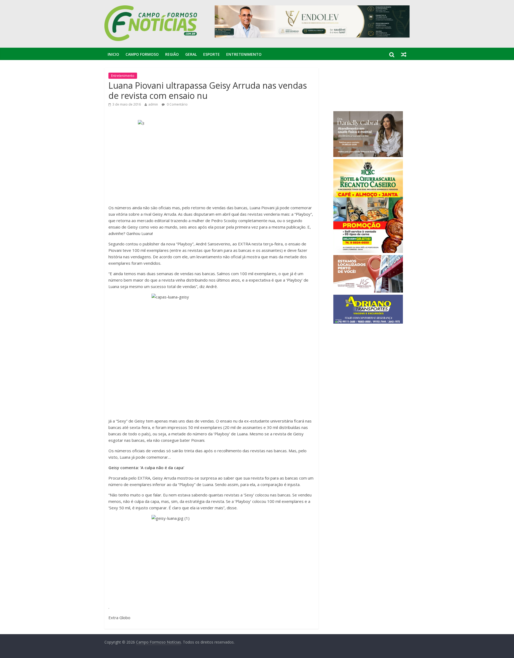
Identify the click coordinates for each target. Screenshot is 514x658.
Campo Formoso (142, 54)
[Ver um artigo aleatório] (404, 54)
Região (172, 54)
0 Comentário (177, 104)
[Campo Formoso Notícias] (151, 9)
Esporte (211, 54)
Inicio (113, 54)
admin (153, 104)
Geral (191, 54)
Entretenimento (244, 54)
